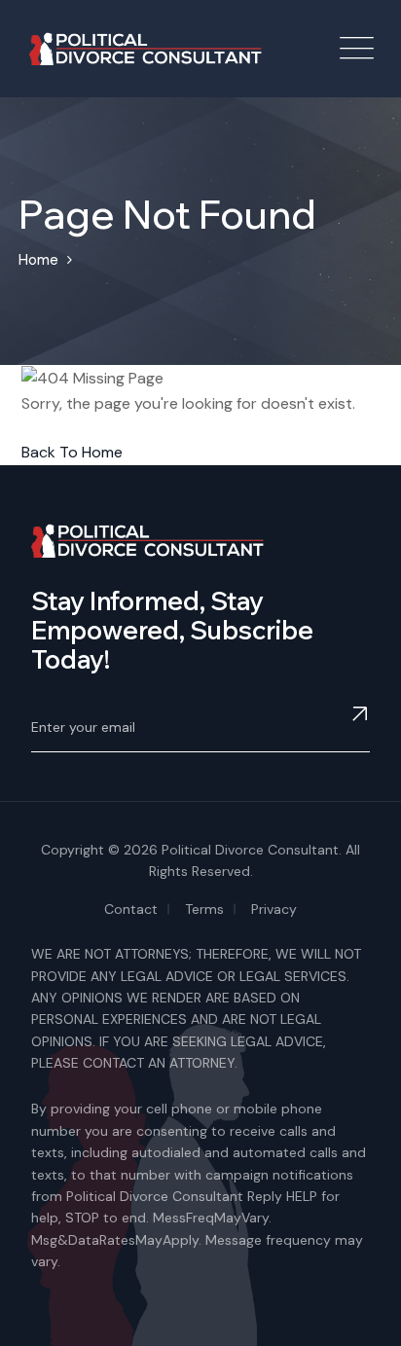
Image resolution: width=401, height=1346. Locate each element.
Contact (131, 909)
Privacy (274, 909)
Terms (204, 909)
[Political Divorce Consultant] (145, 49)
